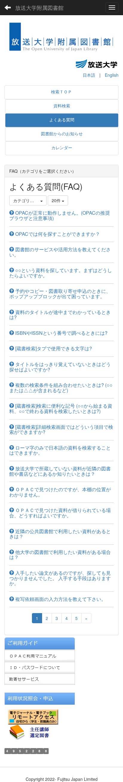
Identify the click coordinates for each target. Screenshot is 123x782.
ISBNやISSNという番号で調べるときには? (60, 332)
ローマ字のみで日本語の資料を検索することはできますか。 (60, 450)
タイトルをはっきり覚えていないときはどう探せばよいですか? (60, 367)
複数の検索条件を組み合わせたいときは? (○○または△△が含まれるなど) (61, 387)
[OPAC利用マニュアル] (39, 655)
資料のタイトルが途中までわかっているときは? (60, 315)
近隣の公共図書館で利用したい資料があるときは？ (60, 534)
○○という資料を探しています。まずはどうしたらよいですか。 (60, 273)
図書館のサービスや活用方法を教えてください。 (60, 252)
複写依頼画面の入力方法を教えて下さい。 (60, 599)
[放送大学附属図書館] (61, 38)
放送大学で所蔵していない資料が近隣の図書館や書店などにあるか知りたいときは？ (60, 471)
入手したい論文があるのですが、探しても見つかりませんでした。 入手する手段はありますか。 (60, 578)
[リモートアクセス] (33, 716)
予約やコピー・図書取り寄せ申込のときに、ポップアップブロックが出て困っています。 (60, 294)
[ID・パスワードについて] (39, 667)
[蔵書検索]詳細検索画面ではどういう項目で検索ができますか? (61, 429)
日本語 (89, 75)
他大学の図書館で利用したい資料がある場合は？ (60, 555)
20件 (57, 200)
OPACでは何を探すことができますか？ (57, 233)
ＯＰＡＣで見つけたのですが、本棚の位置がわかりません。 (60, 492)
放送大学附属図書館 (39, 7)
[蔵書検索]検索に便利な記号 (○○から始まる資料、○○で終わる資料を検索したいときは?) (60, 408)
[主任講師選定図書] (34, 732)
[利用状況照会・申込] (39, 698)
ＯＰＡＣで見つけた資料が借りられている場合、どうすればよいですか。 (60, 513)
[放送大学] (96, 63)
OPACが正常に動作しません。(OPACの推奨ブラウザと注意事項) (59, 215)
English (112, 75)
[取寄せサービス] (39, 678)
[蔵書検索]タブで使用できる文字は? (53, 348)
